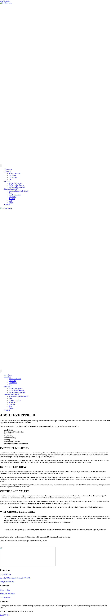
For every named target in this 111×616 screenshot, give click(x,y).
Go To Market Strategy (16, 185)
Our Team (12, 175)
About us (7, 171)
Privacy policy (5, 590)
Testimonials (13, 177)
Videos (11, 203)
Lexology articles (14, 195)
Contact (7, 205)
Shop (10, 201)
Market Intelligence (15, 183)
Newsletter (12, 197)
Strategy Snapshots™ (11, 189)
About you (8, 169)
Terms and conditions (7, 594)
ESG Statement (5, 597)
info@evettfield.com (7, 582)
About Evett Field (15, 173)
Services (7, 181)
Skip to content (5, 1)
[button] (4, 615)
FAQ (10, 179)
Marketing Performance (17, 187)
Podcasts (12, 199)
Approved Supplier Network (18, 191)
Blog (10, 193)
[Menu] (1, 166)
